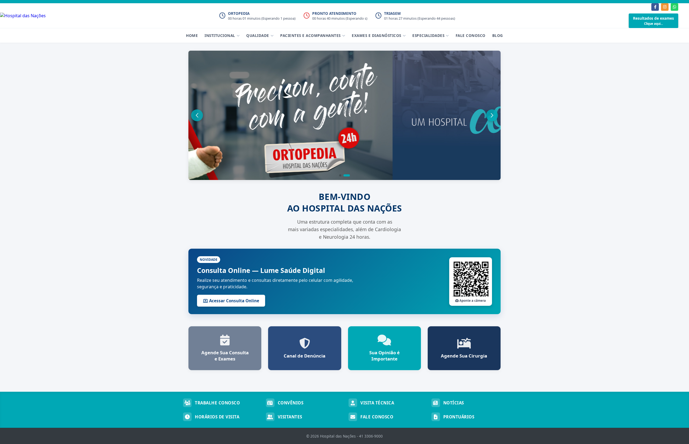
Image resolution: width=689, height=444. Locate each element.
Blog (497, 35)
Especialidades (428, 35)
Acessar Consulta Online (233, 300)
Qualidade (257, 35)
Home (192, 35)
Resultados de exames (653, 21)
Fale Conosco (471, 35)
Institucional (220, 35)
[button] (340, 175)
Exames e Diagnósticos (376, 35)
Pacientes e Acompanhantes (310, 35)
